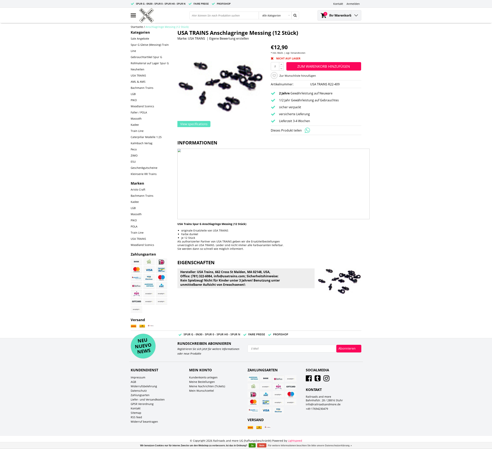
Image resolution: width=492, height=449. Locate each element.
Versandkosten (298, 52)
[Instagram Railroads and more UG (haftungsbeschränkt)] (326, 380)
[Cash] (149, 261)
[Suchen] (295, 15)
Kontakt (135, 408)
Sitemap (136, 413)
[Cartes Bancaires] (149, 293)
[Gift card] (136, 301)
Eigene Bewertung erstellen (229, 38)
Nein (261, 445)
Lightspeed (295, 440)
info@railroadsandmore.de (323, 404)
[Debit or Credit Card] (161, 301)
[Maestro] (161, 277)
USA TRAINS (196, 38)
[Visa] (149, 269)
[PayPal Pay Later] (136, 309)
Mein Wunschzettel (201, 390)
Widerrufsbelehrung (144, 386)
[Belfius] (136, 285)
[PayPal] (149, 301)
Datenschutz (139, 390)
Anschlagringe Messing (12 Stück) (167, 27)
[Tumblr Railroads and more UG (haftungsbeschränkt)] (318, 380)
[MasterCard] (136, 269)
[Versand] (133, 326)
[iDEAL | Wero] (161, 261)
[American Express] (149, 285)
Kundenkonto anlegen (203, 377)
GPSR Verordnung (142, 404)
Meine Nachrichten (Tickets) (207, 386)
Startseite (137, 27)
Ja (252, 445)
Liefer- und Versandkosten (148, 399)
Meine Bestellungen (202, 382)
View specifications (194, 124)
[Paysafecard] (136, 277)
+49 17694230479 (317, 409)
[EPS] (136, 293)
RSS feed (136, 417)
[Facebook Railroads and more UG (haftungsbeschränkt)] (309, 380)
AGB (133, 382)
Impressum (138, 377)
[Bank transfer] (136, 261)
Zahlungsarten (140, 395)
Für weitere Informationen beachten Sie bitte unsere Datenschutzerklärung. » (310, 445)
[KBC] (161, 285)
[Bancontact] (161, 269)
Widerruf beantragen (144, 421)
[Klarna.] (161, 293)
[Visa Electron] (149, 277)
